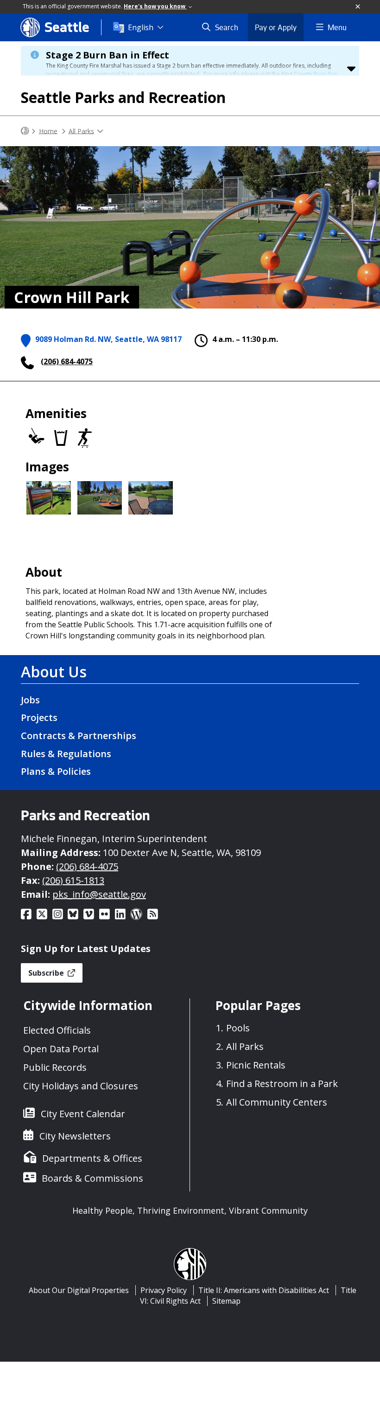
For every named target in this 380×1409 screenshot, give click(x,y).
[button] (358, 7)
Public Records (55, 1067)
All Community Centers (276, 1102)
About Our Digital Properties (79, 1290)
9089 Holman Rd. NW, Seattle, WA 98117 (108, 339)
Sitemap (226, 1301)
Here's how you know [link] (155, 6)
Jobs (30, 700)
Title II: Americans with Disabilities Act (263, 1290)
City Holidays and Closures (80, 1086)
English (140, 27)
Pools (238, 1028)
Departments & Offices (92, 1158)
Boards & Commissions (92, 1178)
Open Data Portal (61, 1048)
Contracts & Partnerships (78, 735)
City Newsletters (75, 1136)
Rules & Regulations (66, 753)
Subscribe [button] (47, 973)
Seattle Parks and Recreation (123, 97)
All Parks (81, 130)
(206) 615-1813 (73, 880)
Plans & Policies (56, 771)
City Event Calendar (83, 1113)
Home (48, 130)
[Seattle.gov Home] (25, 131)
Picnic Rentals (255, 1065)
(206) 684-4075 (67, 361)
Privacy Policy (163, 1290)
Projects (39, 717)
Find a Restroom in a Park (282, 1083)
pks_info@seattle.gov (99, 894)
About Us (54, 672)
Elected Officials (57, 1030)
